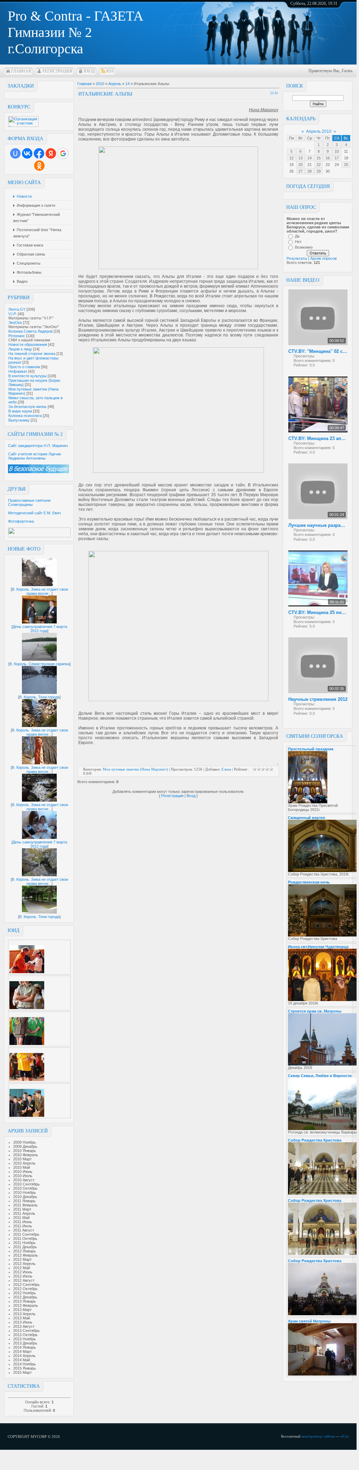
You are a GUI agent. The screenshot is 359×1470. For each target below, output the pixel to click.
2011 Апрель (24, 1213)
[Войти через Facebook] (39, 153)
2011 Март (22, 1209)
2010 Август (23, 1180)
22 (319, 164)
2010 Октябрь (25, 1188)
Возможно (304, 247)
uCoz (345, 1436)
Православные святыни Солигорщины (29, 502)
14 (309, 158)
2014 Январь (24, 1347)
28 (309, 171)
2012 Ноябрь (24, 1293)
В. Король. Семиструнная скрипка (39, 664)
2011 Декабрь (25, 1247)
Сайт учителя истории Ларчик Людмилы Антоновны (34, 456)
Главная (21, 71)
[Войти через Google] (63, 153)
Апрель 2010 (318, 131)
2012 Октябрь (25, 1289)
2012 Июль (22, 1276)
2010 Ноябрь (24, 1192)
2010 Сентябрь (26, 1184)
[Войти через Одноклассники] (39, 165)
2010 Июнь (22, 1171)
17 (337, 158)
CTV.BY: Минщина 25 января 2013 (318, 612)
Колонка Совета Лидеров (30, 331)
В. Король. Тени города (39, 697)
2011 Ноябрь (24, 1243)
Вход (89, 71)
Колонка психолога (25, 416)
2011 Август (23, 1230)
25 (346, 164)
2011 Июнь (22, 1222)
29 (319, 171)
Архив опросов (323, 258)
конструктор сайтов (318, 1436)
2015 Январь (24, 1368)
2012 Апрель (24, 1263)
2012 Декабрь (25, 1297)
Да (297, 236)
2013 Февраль (25, 1305)
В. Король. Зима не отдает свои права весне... (40, 591)
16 (328, 158)
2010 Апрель (24, 1163)
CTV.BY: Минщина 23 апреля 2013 (318, 438)
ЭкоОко (15, 322)
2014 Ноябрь (24, 1364)
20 (300, 164)
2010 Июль (22, 1176)
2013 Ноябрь (24, 1339)
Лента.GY (16, 309)
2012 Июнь (22, 1272)
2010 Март (22, 1159)
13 (300, 158)
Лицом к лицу (20, 349)
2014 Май (21, 1360)
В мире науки (20, 411)
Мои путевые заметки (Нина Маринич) (135, 769)
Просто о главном (24, 367)
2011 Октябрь (25, 1238)
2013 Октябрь (25, 1335)
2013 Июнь (22, 1322)
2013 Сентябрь (26, 1330)
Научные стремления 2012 (318, 699)
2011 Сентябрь (26, 1234)
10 (337, 151)
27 (300, 171)
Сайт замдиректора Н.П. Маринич (38, 446)
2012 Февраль (25, 1255)
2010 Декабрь (25, 1197)
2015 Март (22, 1372)
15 (319, 158)
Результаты (297, 258)
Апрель (114, 84)
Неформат (17, 371)
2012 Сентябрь (26, 1284)
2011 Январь (24, 1201)
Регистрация (57, 71)
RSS (110, 71)
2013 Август (23, 1326)
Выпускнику (19, 420)
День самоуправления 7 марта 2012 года (40, 628)
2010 (100, 84)
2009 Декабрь (25, 1146)
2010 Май (21, 1167)
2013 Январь (24, 1301)
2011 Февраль (25, 1205)
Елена (226, 769)
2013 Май (21, 1318)
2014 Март (22, 1351)
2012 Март (22, 1259)
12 (291, 158)
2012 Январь (24, 1251)
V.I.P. (12, 314)
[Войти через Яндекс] (51, 153)
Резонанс (16, 336)
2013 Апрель (24, 1314)
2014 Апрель (24, 1356)
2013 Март (22, 1310)
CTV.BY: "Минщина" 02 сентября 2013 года (318, 351)
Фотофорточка (21, 521)
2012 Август (23, 1280)
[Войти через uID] (15, 153)
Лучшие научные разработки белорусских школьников (318, 525)
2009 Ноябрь (24, 1142)
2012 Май (21, 1268)
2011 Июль (22, 1226)
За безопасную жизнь (27, 406)
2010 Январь (24, 1151)
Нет (298, 242)
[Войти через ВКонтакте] (27, 153)
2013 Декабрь (25, 1343)
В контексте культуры (27, 376)
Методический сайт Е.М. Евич (34, 513)
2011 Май (21, 1217)
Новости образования (27, 344)
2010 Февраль (25, 1155)
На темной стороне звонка (31, 353)
